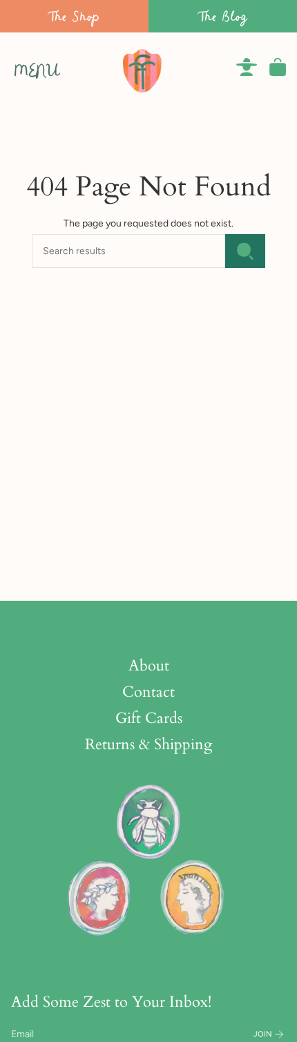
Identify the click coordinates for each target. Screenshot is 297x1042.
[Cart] (277, 67)
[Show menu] (18, 67)
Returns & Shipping (148, 744)
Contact (148, 692)
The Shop (74, 16)
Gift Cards (148, 718)
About (148, 665)
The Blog (223, 16)
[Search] (245, 251)
